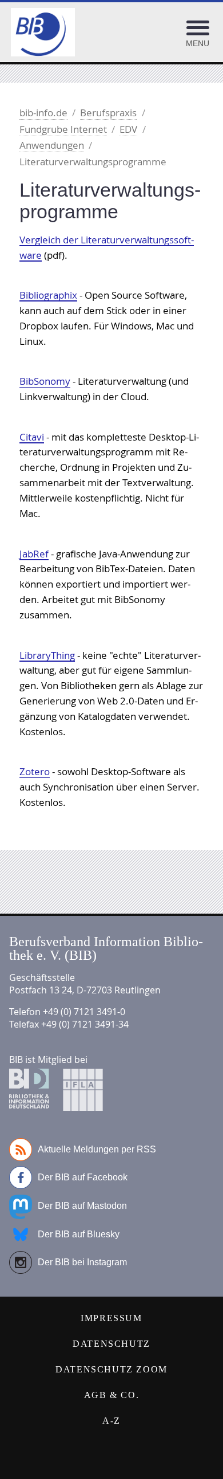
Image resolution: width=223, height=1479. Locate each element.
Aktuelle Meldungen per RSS (97, 1149)
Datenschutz (111, 1343)
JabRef (34, 553)
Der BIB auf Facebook (83, 1177)
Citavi (31, 436)
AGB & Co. (111, 1395)
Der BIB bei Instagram (82, 1262)
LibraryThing (47, 655)
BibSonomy (44, 381)
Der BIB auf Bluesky (79, 1234)
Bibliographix (48, 294)
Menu (197, 43)
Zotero (34, 771)
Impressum (111, 1318)
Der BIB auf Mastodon (82, 1206)
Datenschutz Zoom (111, 1369)
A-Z (111, 1420)
